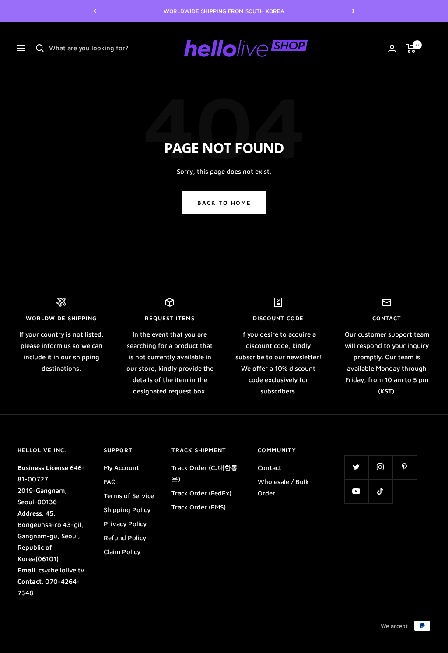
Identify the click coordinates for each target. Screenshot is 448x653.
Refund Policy (125, 537)
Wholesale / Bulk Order (283, 487)
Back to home (224, 202)
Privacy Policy (125, 523)
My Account (121, 467)
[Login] (392, 48)
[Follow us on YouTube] (356, 491)
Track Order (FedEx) (201, 493)
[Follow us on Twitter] (356, 467)
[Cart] (411, 48)
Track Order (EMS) (199, 507)
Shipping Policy (127, 509)
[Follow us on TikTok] (380, 491)
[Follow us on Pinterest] (404, 467)
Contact (269, 467)
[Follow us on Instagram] (380, 467)
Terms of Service (129, 495)
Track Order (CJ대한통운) (205, 473)
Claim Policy (122, 551)
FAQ (110, 481)
